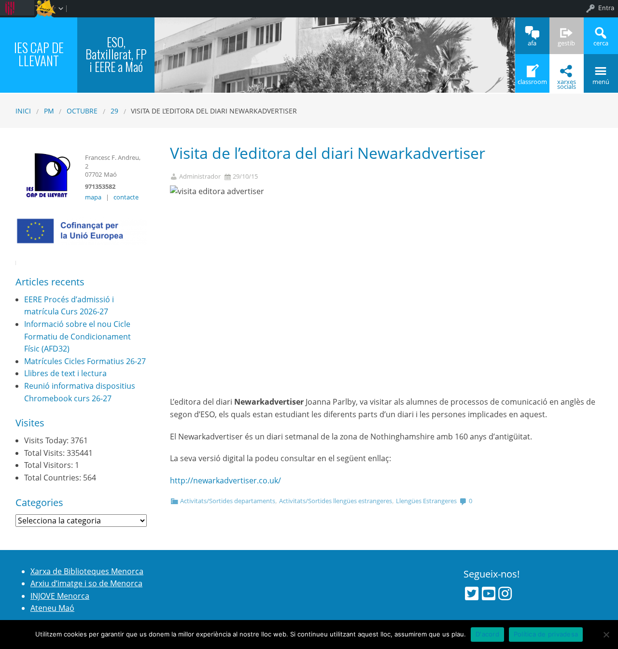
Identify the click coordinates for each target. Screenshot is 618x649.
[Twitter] (471, 593)
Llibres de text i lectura (65, 373)
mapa (93, 197)
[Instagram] (505, 593)
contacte (126, 197)
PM (49, 110)
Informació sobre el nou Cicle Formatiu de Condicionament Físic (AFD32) (77, 336)
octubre (82, 110)
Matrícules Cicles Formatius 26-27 (85, 361)
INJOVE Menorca (59, 596)
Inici (23, 110)
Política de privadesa (546, 634)
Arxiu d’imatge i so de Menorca (86, 583)
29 (114, 110)
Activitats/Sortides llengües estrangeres (335, 500)
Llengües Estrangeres (426, 500)
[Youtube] (488, 593)
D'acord (487, 634)
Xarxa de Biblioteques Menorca (86, 571)
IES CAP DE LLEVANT (39, 54)
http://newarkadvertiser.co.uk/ (225, 480)
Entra (606, 8)
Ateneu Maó (52, 608)
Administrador (200, 176)
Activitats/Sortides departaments (227, 500)
